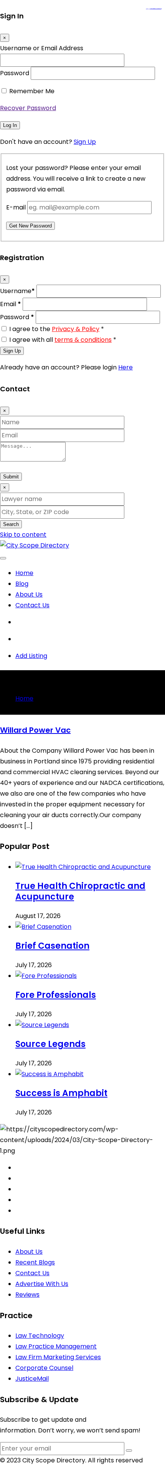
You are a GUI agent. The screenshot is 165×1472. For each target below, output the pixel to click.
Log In (10, 125)
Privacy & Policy (75, 329)
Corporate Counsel (44, 1367)
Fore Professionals (55, 995)
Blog (21, 583)
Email (10, 304)
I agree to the (56, 329)
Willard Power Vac (35, 730)
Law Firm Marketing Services (58, 1357)
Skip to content (23, 534)
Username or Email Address (41, 48)
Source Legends (50, 1044)
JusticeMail (32, 1378)
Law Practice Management (56, 1346)
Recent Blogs (35, 1262)
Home (24, 573)
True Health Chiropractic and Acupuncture (80, 891)
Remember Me (31, 91)
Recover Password (28, 108)
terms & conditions (83, 339)
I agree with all (62, 339)
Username (17, 291)
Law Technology (39, 1335)
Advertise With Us (41, 1283)
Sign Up (85, 141)
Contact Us (32, 605)
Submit (11, 477)
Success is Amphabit (61, 1093)
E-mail (16, 207)
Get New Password (30, 226)
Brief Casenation (52, 946)
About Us (29, 594)
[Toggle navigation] (3, 558)
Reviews (27, 1294)
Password (14, 73)
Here (125, 367)
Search (11, 524)
